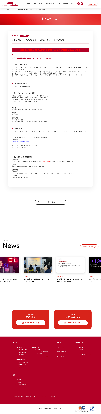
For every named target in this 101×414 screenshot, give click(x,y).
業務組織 (81, 350)
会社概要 (65, 3)
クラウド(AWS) (22, 352)
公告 (80, 352)
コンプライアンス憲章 (18, 396)
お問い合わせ (92, 4)
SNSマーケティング (23, 362)
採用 (72, 3)
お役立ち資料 (50, 3)
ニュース (58, 3)
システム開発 (19, 347)
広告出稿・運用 (22, 364)
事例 (35, 3)
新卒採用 (19, 379)
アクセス (81, 347)
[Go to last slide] (44, 289)
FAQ (17, 387)
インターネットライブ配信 (42, 356)
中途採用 (19, 382)
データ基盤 (21, 354)
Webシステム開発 (23, 349)
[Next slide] (57, 289)
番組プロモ (21, 367)
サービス (29, 3)
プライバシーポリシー (43, 396)
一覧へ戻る (50, 202)
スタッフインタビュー (22, 384)
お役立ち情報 (60, 352)
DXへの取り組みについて (85, 355)
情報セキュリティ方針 (31, 396)
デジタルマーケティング (22, 359)
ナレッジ (41, 3)
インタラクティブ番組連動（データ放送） (42, 352)
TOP (8, 9)
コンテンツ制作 (36, 347)
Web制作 (38, 349)
